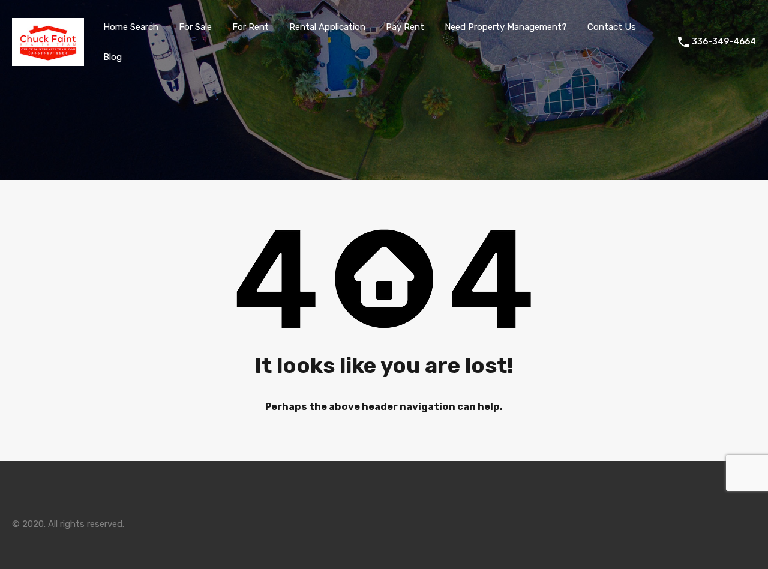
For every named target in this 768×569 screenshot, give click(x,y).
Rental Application (327, 27)
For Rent (250, 27)
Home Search (130, 27)
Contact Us (611, 27)
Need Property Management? (506, 27)
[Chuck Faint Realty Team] (48, 60)
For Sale (195, 27)
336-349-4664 (724, 42)
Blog (112, 57)
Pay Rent (405, 27)
